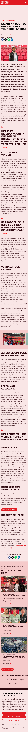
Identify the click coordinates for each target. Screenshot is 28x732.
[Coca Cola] (21, 680)
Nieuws (7, 10)
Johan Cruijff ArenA (16, 10)
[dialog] (14, 711)
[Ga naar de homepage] (5, 2)
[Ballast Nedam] (18, 683)
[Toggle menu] (25, 2)
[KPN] (10, 683)
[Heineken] (6, 679)
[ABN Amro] (14, 680)
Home (2, 10)
